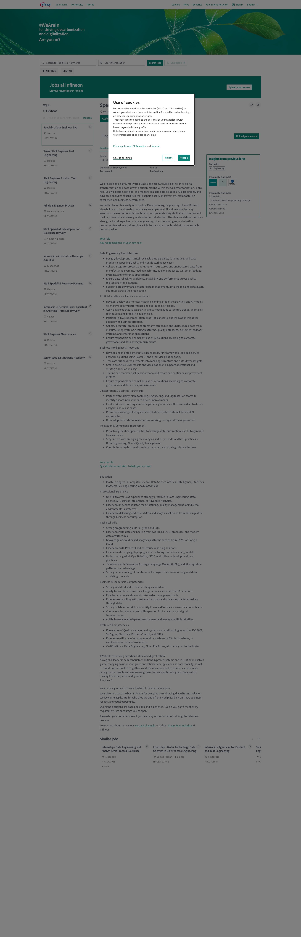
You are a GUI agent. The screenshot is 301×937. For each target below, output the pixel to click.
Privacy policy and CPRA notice (129, 146)
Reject (169, 157)
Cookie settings (122, 158)
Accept (184, 157)
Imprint (155, 146)
